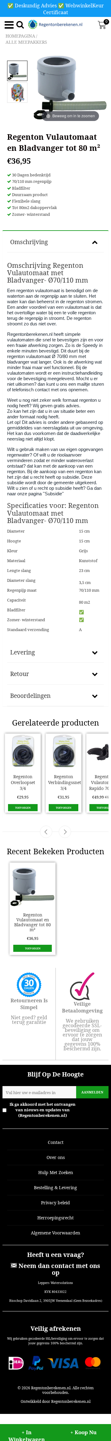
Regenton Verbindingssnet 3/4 (64, 782)
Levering (22, 652)
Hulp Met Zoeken (55, 1172)
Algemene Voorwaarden (55, 1233)
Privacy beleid (55, 1203)
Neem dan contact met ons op (58, 1269)
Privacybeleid (93, 1110)
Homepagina (20, 36)
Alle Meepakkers (26, 42)
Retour (19, 674)
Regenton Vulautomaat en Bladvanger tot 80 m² (32, 922)
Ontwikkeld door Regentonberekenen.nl (56, 1401)
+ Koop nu (83, 1432)
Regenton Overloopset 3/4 (23, 782)
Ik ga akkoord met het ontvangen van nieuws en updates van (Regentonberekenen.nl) (59, 1109)
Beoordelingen (30, 696)
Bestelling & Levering (55, 1187)
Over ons (56, 1157)
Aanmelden (92, 1092)
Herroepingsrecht (55, 1218)
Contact (56, 1142)
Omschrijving (29, 242)
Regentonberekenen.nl (51, 1388)
